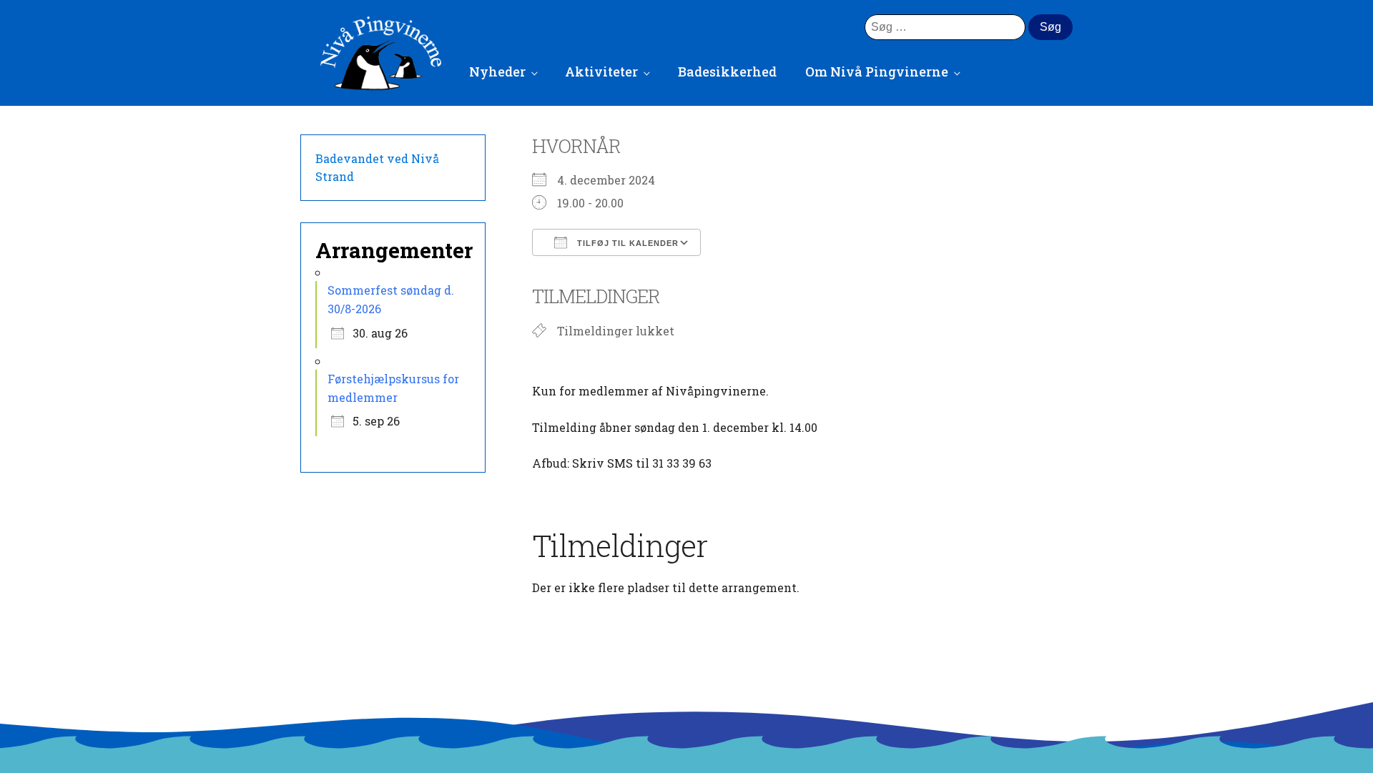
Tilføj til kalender (626, 243)
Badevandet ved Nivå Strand (377, 167)
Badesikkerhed (727, 71)
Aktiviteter (601, 71)
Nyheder (497, 71)
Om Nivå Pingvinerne (876, 71)
